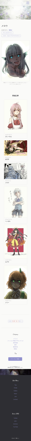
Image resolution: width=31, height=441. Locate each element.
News (15, 393)
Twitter (15, 418)
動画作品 (15, 347)
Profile (15, 388)
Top (15, 385)
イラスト (15, 338)
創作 (15, 345)
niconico (15, 424)
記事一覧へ (15, 321)
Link (15, 396)
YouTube (15, 427)
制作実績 (15, 342)
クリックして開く (15, 359)
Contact (15, 399)
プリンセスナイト (7, 32)
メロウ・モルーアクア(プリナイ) (11, 35)
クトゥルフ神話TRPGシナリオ (15, 340)
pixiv (15, 421)
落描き (10, 30)
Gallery (15, 390)
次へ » (20, 321)
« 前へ (10, 321)
